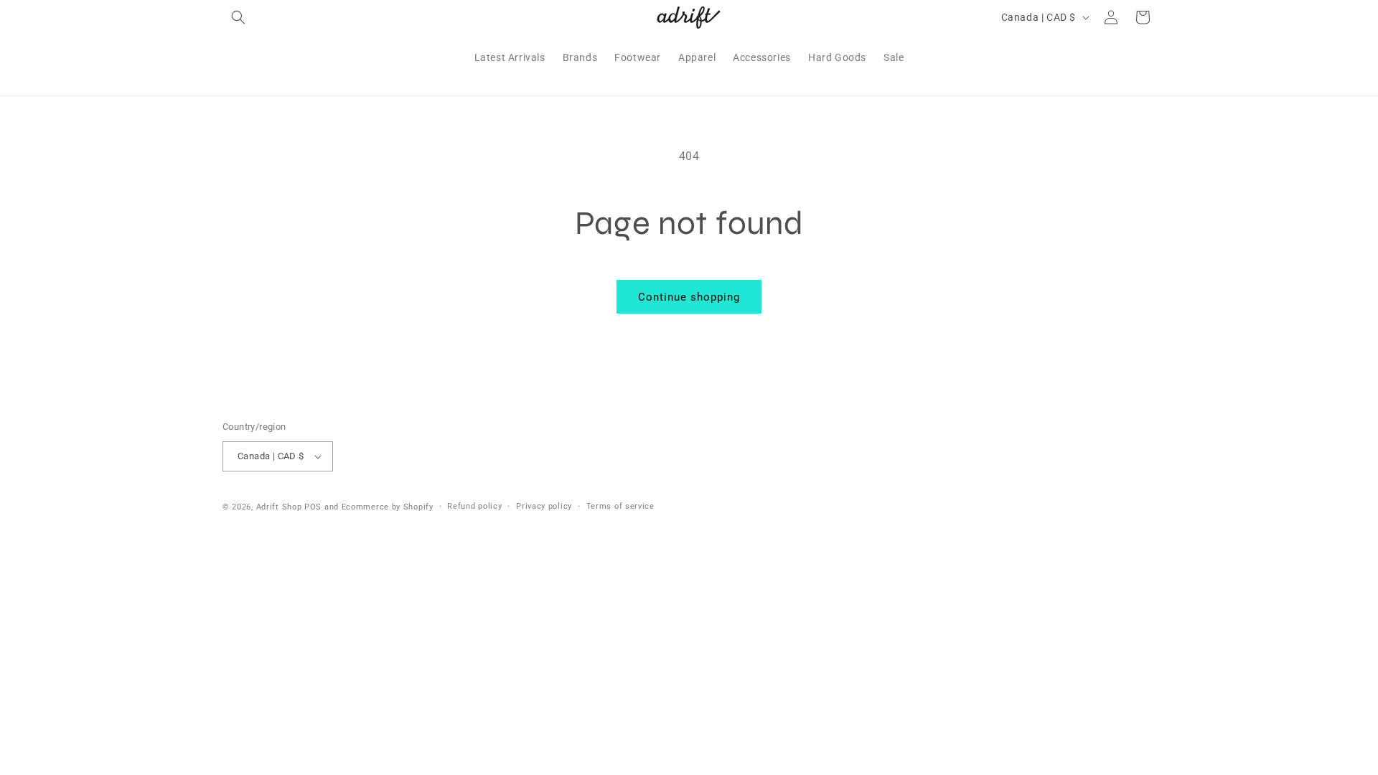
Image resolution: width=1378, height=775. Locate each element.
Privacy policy (544, 506)
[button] (238, 17)
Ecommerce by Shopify (387, 507)
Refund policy (474, 506)
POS (313, 507)
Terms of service (620, 506)
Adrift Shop (279, 507)
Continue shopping (689, 297)
